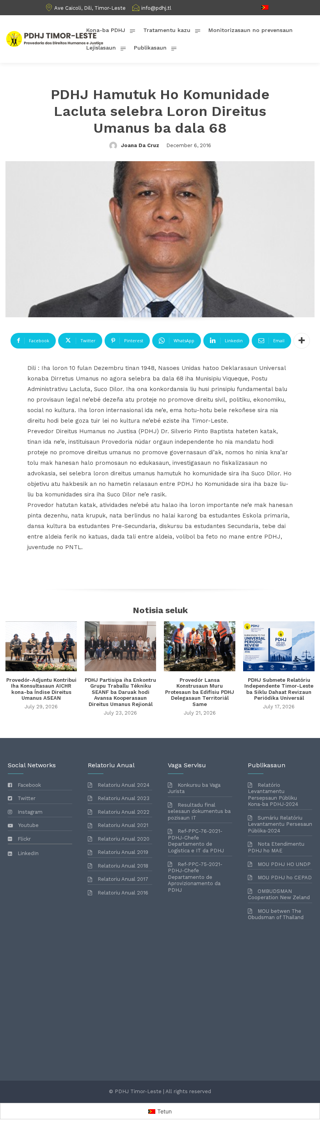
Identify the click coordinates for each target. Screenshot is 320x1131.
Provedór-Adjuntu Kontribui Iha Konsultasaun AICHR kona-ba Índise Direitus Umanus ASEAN (41, 689)
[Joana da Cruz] (114, 145)
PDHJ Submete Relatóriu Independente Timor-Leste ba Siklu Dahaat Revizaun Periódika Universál (278, 689)
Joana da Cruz (140, 145)
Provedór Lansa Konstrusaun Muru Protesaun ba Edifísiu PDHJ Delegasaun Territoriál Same (199, 692)
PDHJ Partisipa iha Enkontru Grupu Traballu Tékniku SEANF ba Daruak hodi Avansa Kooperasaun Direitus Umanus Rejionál (120, 692)
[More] (301, 341)
